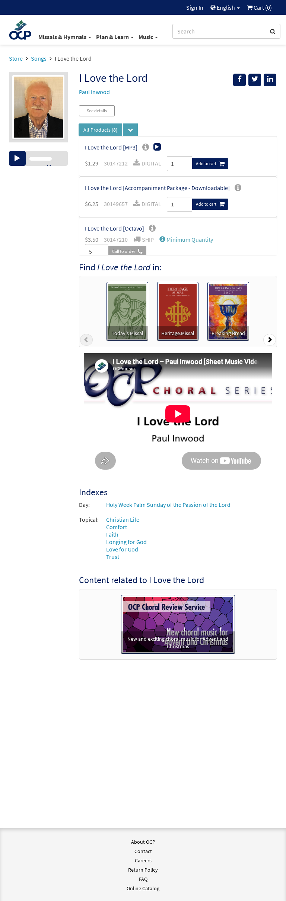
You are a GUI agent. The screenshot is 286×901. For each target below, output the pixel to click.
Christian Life (122, 519)
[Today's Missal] (127, 310)
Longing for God (126, 542)
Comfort (116, 527)
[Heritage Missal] (178, 310)
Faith (112, 534)
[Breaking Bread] (228, 310)
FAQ (143, 879)
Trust (112, 556)
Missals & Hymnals (63, 37)
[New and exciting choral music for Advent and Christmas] (178, 623)
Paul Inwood (94, 92)
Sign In (194, 7)
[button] (186, 239)
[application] (38, 158)
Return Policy (143, 869)
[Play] (17, 158)
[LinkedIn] (270, 80)
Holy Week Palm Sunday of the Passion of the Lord (168, 504)
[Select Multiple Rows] (130, 129)
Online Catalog (143, 888)
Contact (143, 851)
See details (97, 110)
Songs (39, 58)
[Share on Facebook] (239, 80)
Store (16, 58)
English (226, 7)
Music (146, 37)
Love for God (122, 549)
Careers (143, 860)
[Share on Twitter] (254, 80)
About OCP (143, 842)
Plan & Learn (113, 37)
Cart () (262, 7)
